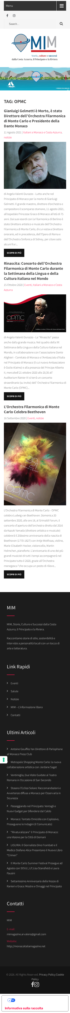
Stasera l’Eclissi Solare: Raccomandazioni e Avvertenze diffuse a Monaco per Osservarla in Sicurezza (34, 793)
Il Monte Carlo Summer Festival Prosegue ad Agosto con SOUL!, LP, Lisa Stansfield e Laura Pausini (34, 868)
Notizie (15, 699)
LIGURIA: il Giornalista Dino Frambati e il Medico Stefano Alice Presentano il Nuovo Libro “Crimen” (34, 850)
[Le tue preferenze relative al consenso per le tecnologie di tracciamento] (3, 759)
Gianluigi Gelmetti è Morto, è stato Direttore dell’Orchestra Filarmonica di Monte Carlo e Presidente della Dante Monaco (34, 118)
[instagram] (14, 15)
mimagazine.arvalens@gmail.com (26, 934)
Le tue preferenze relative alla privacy (39, 1000)
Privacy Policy (47, 974)
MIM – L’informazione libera (27, 707)
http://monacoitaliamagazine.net (26, 946)
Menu (9, 6)
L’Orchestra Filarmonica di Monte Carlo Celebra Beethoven (31, 409)
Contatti (15, 715)
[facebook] (7, 15)
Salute (14, 691)
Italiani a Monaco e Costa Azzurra (42, 132)
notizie (8, 137)
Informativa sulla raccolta (24, 1008)
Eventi (28, 285)
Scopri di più (14, 252)
